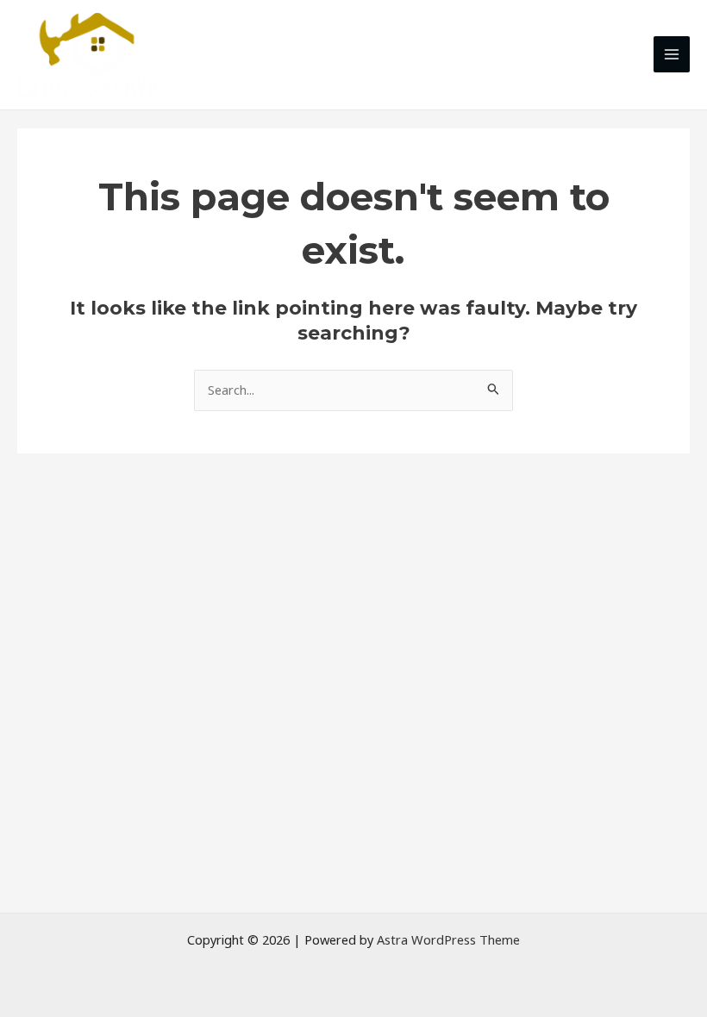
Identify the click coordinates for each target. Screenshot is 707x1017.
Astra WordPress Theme (448, 939)
